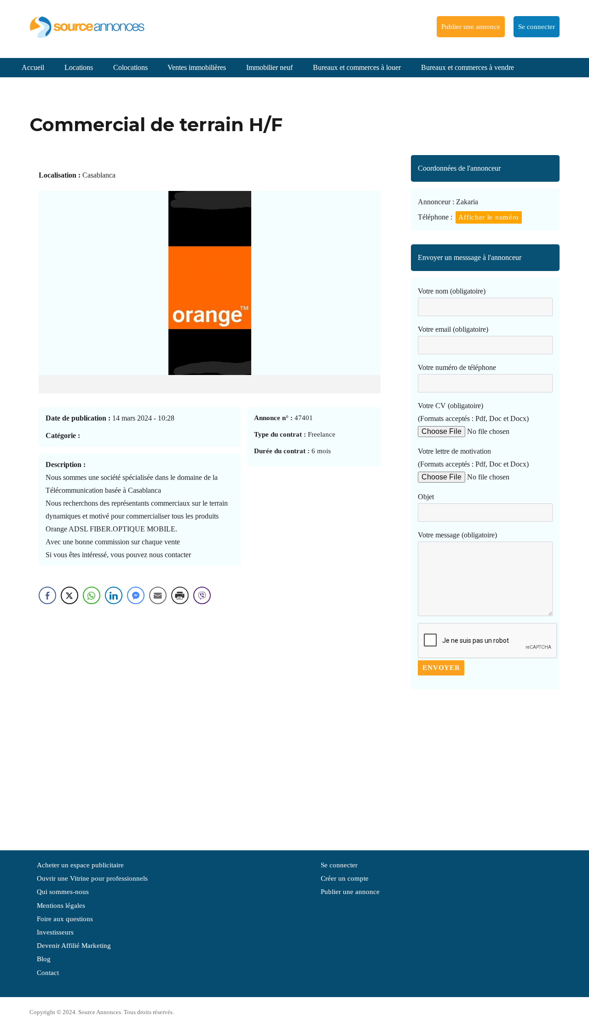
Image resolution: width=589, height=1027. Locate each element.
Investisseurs (55, 932)
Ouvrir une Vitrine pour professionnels (92, 878)
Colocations (130, 67)
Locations (78, 67)
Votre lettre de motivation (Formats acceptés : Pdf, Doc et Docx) (473, 457)
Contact (48, 972)
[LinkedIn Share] (113, 595)
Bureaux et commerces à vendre (467, 67)
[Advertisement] (485, 765)
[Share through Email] (158, 595)
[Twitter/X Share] (69, 595)
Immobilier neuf (269, 67)
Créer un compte (345, 878)
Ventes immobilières (196, 67)
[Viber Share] (202, 595)
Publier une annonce (470, 26)
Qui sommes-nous (63, 891)
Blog (44, 959)
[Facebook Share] (47, 595)
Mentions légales (61, 905)
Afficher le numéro (488, 217)
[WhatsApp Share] (91, 595)
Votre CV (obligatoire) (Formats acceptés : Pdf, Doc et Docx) (473, 412)
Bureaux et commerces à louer (357, 67)
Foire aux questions (65, 919)
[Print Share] (180, 595)
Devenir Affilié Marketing (74, 945)
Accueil (33, 67)
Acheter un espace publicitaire (80, 865)
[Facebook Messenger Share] (135, 595)
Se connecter (536, 26)
